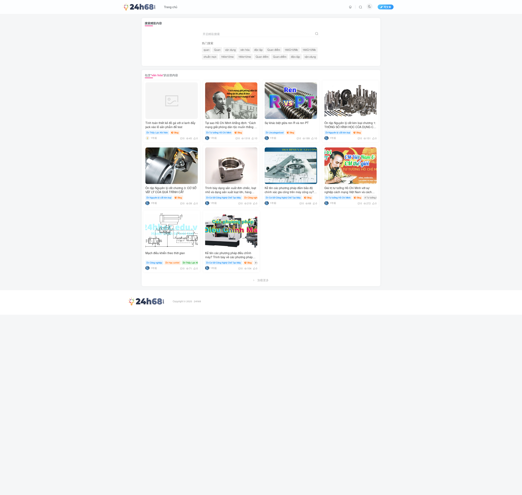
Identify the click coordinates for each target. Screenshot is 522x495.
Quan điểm (273, 50)
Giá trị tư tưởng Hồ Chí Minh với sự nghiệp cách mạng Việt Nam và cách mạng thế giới (348, 192)
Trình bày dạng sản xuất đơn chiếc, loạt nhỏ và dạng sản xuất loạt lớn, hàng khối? (230, 192)
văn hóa (245, 50)
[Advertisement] (122, 376)
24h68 (197, 301)
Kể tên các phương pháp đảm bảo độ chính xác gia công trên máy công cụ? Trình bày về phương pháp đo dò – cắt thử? (289, 194)
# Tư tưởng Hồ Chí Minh (376, 197)
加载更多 (263, 280)
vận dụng (230, 50)
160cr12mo (227, 57)
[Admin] (207, 138)
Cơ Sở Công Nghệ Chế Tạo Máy (225, 197)
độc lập (258, 50)
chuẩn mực (210, 57)
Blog (176, 132)
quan (206, 50)
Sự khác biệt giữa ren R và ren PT (287, 123)
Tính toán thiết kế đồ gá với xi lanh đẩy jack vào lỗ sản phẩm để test (170, 125)
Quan (217, 50)
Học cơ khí (174, 262)
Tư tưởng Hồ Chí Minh (220, 132)
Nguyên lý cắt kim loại (339, 132)
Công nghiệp (254, 197)
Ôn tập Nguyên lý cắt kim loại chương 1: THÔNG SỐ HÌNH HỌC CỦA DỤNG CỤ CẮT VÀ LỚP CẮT (350, 127)
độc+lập (295, 57)
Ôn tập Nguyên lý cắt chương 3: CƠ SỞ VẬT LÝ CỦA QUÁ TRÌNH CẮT (170, 190)
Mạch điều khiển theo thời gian (165, 253)
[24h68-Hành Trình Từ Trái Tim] (139, 6)
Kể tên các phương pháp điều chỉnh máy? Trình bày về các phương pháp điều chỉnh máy (229, 257)
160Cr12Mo (291, 50)
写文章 (387, 7)
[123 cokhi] (147, 138)
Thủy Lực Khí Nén (159, 132)
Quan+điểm (279, 57)
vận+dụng (310, 57)
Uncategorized (276, 132)
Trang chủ (170, 7)
